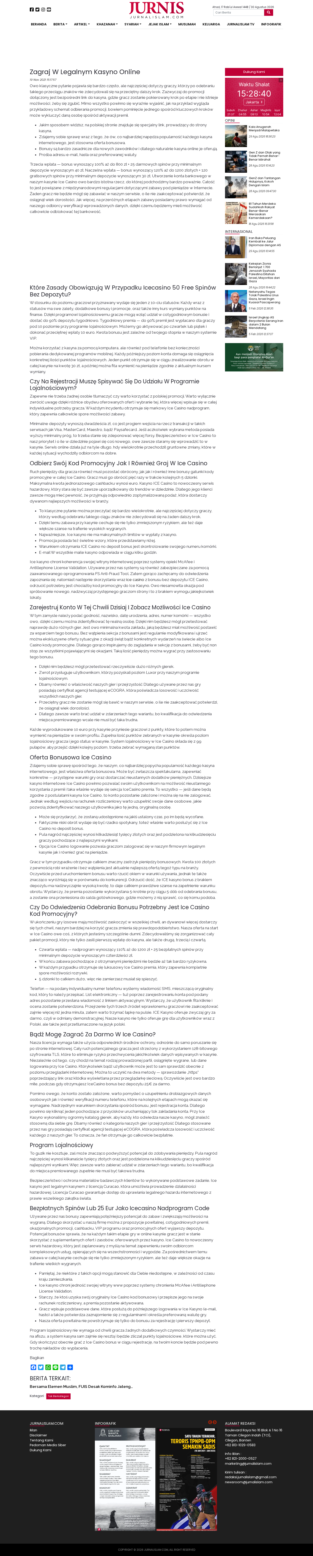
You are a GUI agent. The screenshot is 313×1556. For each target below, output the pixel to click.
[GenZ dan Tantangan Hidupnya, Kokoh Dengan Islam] (236, 187)
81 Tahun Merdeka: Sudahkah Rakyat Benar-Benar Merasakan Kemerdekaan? (262, 211)
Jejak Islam (158, 24)
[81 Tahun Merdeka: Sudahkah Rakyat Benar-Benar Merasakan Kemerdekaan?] (236, 212)
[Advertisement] (15, 84)
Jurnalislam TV (240, 24)
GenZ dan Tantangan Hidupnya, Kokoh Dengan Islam (264, 181)
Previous (210, 1422)
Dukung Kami (254, 72)
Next (214, 1422)
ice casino (135, 579)
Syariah (131, 24)
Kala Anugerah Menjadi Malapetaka (264, 129)
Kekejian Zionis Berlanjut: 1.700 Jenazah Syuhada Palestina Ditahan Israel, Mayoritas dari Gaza (264, 272)
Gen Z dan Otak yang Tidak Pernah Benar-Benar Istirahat (264, 156)
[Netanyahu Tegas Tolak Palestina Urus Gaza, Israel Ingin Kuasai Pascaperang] (236, 300)
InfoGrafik (271, 24)
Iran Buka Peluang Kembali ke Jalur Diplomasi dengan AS (265, 241)
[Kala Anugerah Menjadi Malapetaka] (236, 136)
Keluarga (211, 24)
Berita (59, 24)
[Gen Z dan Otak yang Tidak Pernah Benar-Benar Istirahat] (236, 161)
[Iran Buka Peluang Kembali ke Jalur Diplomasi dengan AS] (236, 247)
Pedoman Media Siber (48, 1445)
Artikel (80, 24)
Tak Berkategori (58, 1396)
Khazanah (106, 24)
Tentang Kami (41, 1440)
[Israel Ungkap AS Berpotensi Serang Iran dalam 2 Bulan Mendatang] (236, 326)
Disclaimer (38, 1435)
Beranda (39, 24)
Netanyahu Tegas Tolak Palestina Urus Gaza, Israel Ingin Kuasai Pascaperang (264, 297)
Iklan (33, 1430)
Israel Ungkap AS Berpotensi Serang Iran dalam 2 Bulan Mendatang (266, 322)
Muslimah (187, 24)
